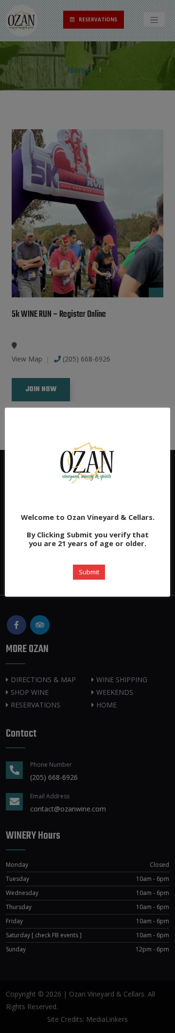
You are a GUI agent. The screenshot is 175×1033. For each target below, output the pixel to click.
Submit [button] (89, 572)
